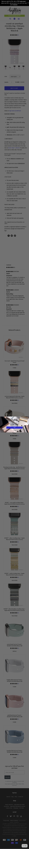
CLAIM (14, 427)
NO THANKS (14, 430)
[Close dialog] (28, 417)
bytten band (22, 1)
